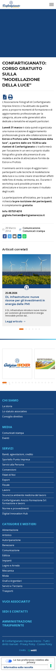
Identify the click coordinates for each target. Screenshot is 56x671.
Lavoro (6, 490)
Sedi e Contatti (15, 611)
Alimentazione (10, 530)
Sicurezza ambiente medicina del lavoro (24, 495)
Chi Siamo (10, 400)
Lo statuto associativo (14, 411)
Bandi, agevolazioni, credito (17, 454)
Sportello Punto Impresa (16, 459)
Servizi (7, 448)
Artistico (6, 535)
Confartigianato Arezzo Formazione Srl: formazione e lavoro (24, 502)
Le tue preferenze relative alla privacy (31, 661)
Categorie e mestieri (19, 524)
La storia (7, 406)
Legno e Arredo (11, 565)
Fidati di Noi (8, 474)
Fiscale (6, 485)
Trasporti (7, 591)
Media (7, 427)
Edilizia (6, 555)
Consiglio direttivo (12, 416)
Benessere (8, 545)
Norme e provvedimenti (15, 508)
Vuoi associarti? (16, 601)
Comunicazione (31, 228)
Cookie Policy (44, 644)
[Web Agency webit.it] (31, 650)
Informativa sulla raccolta (18, 667)
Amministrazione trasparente (17, 623)
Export (6, 479)
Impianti (6, 560)
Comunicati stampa (34, 231)
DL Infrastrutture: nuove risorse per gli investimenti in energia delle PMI (25, 300)
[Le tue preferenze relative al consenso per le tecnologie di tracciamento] (51, 666)
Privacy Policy (27, 644)
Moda (5, 575)
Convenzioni (9, 469)
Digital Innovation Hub (15, 513)
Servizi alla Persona (13, 464)
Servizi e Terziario (12, 586)
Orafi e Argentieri (12, 581)
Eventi (5, 438)
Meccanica (8, 570)
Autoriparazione (11, 540)
